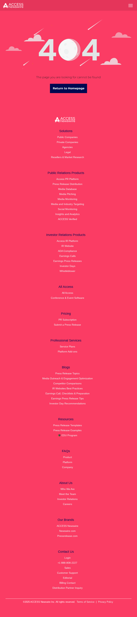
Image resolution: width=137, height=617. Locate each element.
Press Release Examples (67, 430)
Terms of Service (85, 602)
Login (67, 557)
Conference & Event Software (67, 297)
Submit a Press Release (67, 324)
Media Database (67, 189)
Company (67, 467)
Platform (67, 462)
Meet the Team (67, 494)
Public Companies (67, 137)
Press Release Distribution (67, 184)
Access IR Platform (67, 240)
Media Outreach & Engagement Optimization (67, 378)
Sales (67, 567)
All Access (67, 292)
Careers (67, 504)
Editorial (67, 577)
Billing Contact (67, 582)
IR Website (67, 246)
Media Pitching (67, 194)
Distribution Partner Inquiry (67, 587)
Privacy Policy (105, 602)
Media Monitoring (67, 199)
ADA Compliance (67, 251)
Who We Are (67, 489)
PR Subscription (68, 319)
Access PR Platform (67, 179)
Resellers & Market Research (67, 157)
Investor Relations (67, 499)
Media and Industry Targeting (67, 204)
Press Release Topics (67, 373)
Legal (67, 152)
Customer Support (67, 572)
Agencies (67, 147)
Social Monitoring (67, 209)
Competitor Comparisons (67, 383)
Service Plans (67, 346)
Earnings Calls (67, 256)
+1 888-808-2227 (67, 562)
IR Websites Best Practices (67, 388)
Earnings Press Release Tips (67, 398)
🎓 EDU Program (67, 435)
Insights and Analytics (67, 214)
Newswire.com (67, 530)
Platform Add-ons (67, 351)
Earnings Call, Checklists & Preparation (67, 393)
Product (67, 457)
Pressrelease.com (67, 535)
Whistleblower (67, 271)
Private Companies (67, 142)
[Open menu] (131, 5)
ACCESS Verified (67, 219)
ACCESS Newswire (67, 525)
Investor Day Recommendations (67, 403)
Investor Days (67, 266)
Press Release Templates (67, 425)
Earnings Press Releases (67, 261)
